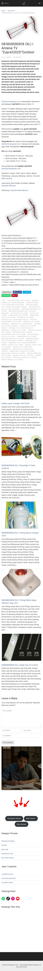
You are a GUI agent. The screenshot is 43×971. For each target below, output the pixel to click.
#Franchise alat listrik (18, 315)
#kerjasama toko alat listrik (14, 334)
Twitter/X (27, 292)
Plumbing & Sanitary (8, 841)
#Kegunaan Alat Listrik (22, 332)
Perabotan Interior (14, 818)
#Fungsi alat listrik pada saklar (15, 319)
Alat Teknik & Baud (8, 858)
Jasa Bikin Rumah (7, 874)
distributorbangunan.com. (11, 144)
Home (3, 10)
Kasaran (4, 845)
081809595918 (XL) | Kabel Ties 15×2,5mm (20, 665)
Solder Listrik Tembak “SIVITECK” (16, 403)
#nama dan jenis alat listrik (13, 353)
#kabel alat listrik (18, 330)
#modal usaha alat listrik (12, 345)
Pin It (15, 295)
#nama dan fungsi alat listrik (22, 351)
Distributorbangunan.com (11, 101)
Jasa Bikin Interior (7, 882)
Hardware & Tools (7, 853)
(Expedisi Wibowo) (9, 186)
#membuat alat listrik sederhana (22, 342)
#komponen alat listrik (26, 336)
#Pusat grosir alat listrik (12, 359)
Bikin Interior (31, 818)
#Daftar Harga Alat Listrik (19, 300)
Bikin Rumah (21, 824)
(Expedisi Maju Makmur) (19, 190)
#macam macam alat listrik (13, 338)
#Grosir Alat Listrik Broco (21, 324)
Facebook (18, 292)
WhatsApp (7, 295)
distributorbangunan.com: (11, 169)
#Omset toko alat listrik (23, 355)
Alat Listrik (11, 10)
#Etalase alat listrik (19, 313)
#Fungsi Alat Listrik (25, 317)
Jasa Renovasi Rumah (9, 878)
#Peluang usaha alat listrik (24, 357)
